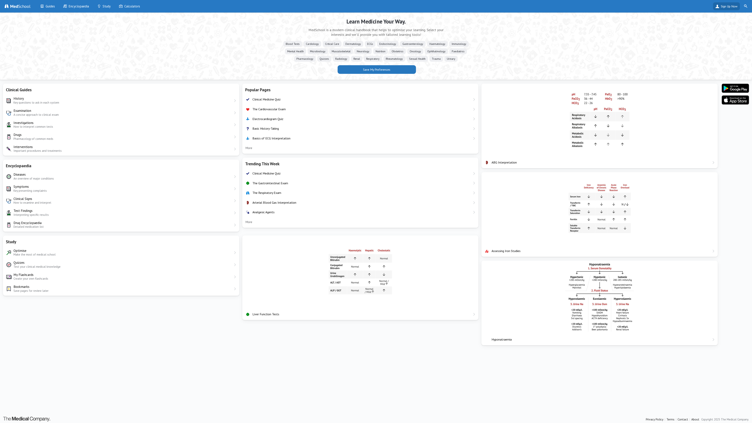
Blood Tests (293, 44)
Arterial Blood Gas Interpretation (274, 202)
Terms (670, 419)
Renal (356, 59)
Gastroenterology (412, 44)
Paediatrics (458, 51)
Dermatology (353, 44)
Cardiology (312, 44)
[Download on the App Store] (735, 100)
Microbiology (317, 51)
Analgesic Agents (263, 212)
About (695, 419)
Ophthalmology (436, 51)
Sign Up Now (729, 6)
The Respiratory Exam (266, 193)
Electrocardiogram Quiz (267, 119)
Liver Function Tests (265, 314)
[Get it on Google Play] (735, 88)
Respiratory (373, 59)
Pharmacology (304, 59)
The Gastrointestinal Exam (270, 183)
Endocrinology (387, 44)
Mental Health (295, 51)
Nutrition (380, 51)
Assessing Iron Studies (506, 251)
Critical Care (332, 44)
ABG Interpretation (504, 162)
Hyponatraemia (502, 339)
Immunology (459, 44)
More (248, 148)
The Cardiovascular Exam (269, 109)
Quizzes (324, 59)
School (20, 6)
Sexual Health (417, 59)
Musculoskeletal (341, 51)
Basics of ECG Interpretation (271, 138)
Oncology (415, 51)
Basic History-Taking (265, 128)
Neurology (363, 51)
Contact (683, 419)
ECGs (370, 44)
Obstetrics (397, 51)
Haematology (437, 44)
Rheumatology (394, 59)
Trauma (436, 59)
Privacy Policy (654, 419)
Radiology (341, 59)
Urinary (451, 59)
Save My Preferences (376, 69)
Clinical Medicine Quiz (266, 99)
